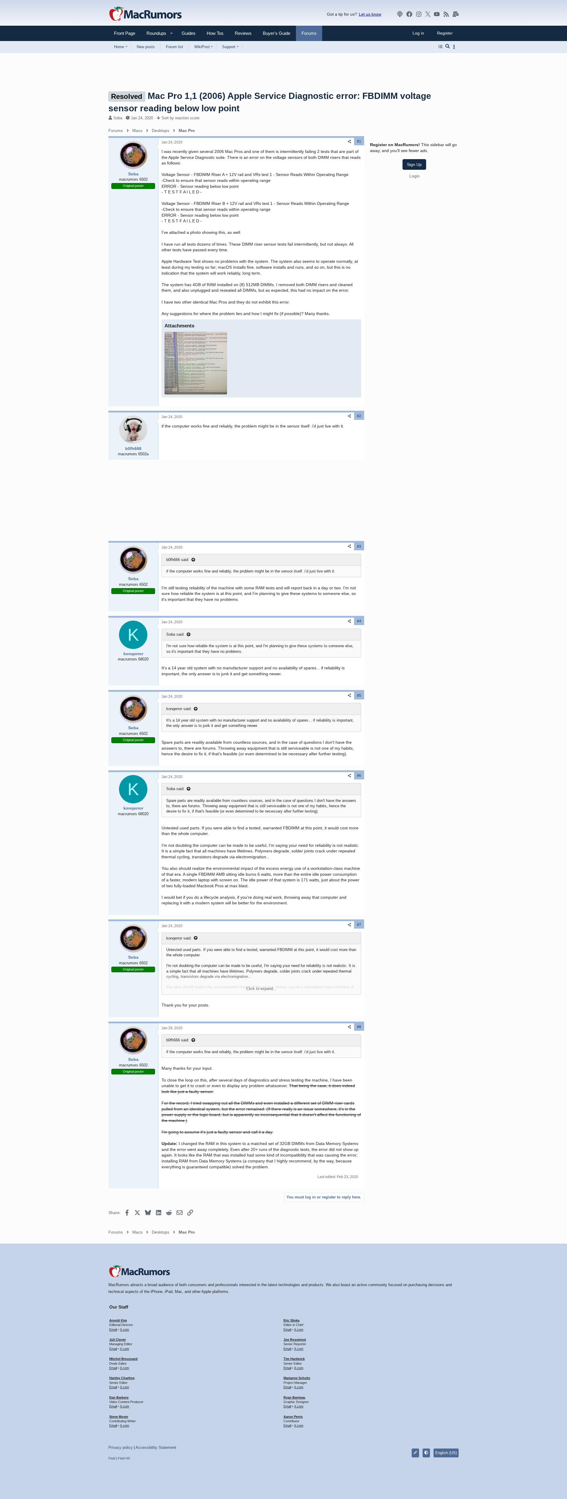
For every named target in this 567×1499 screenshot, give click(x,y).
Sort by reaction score (180, 118)
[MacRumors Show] (400, 14)
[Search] (448, 46)
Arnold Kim (118, 1320)
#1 (359, 141)
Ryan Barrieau (294, 1397)
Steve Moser (118, 1416)
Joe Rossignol (295, 1339)
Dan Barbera (118, 1397)
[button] (154, 33)
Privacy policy (120, 1447)
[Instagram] (419, 14)
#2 (359, 416)
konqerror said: (179, 709)
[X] (428, 14)
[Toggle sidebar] (455, 46)
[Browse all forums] (440, 46)
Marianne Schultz (297, 1378)
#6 (359, 776)
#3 (359, 546)
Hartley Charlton (122, 1378)
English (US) (446, 1453)
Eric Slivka (291, 1320)
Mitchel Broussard (123, 1359)
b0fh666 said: (177, 559)
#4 (359, 621)
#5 (359, 696)
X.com (124, 1329)
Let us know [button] (370, 14)
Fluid (111, 1458)
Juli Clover (117, 1339)
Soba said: (175, 634)
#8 (359, 1027)
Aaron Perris (293, 1416)
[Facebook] (409, 14)
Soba (117, 118)
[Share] (349, 141)
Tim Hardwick (294, 1359)
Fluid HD (124, 1458)
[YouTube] (437, 14)
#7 (359, 925)
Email (113, 1329)
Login (414, 176)
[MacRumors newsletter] (456, 14)
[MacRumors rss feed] (446, 14)
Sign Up (414, 164)
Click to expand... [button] (261, 988)
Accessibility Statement (156, 1447)
